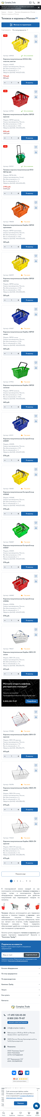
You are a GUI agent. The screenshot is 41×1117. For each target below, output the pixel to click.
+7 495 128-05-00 (16, 1015)
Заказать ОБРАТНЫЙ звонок (18, 1022)
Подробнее (31, 701)
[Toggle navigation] (38, 2)
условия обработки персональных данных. (20, 1097)
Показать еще (20, 874)
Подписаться (31, 955)
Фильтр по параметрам (22, 25)
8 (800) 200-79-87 (10, 701)
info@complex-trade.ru (16, 1028)
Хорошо (20, 1103)
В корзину (29, 83)
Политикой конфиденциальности (18, 961)
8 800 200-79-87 (16, 1018)
